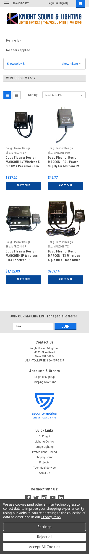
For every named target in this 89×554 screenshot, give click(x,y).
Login (51, 3)
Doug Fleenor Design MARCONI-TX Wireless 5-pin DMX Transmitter (64, 256)
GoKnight (44, 436)
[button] (44, 63)
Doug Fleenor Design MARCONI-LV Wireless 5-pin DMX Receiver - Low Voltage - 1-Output (23, 162)
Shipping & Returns (44, 382)
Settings (44, 526)
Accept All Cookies (44, 546)
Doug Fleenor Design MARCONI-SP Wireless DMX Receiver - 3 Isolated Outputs (22, 256)
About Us (44, 473)
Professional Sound (44, 452)
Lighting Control (45, 441)
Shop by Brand (44, 457)
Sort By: (33, 94)
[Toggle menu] (6, 6)
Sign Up (63, 3)
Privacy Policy (51, 517)
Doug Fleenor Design (18, 148)
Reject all (44, 536)
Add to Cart (23, 185)
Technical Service (44, 467)
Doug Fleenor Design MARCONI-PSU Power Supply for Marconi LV (63, 162)
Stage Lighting (45, 446)
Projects (44, 462)
